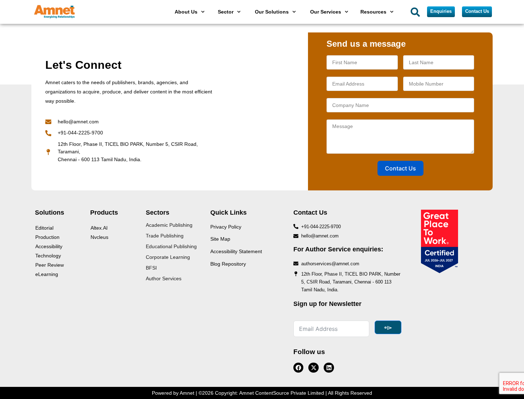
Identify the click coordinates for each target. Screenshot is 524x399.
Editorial (44, 228)
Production (47, 237)
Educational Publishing (171, 246)
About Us (186, 12)
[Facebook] (298, 368)
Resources (373, 12)
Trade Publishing (165, 236)
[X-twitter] (313, 368)
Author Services (163, 278)
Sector (225, 12)
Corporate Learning (168, 257)
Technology (48, 256)
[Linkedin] (329, 368)
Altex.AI (99, 228)
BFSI (151, 268)
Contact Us (400, 168)
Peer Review (49, 265)
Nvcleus (99, 237)
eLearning (46, 274)
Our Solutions (272, 12)
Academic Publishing (169, 225)
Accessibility (48, 246)
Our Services (325, 12)
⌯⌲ (388, 327)
